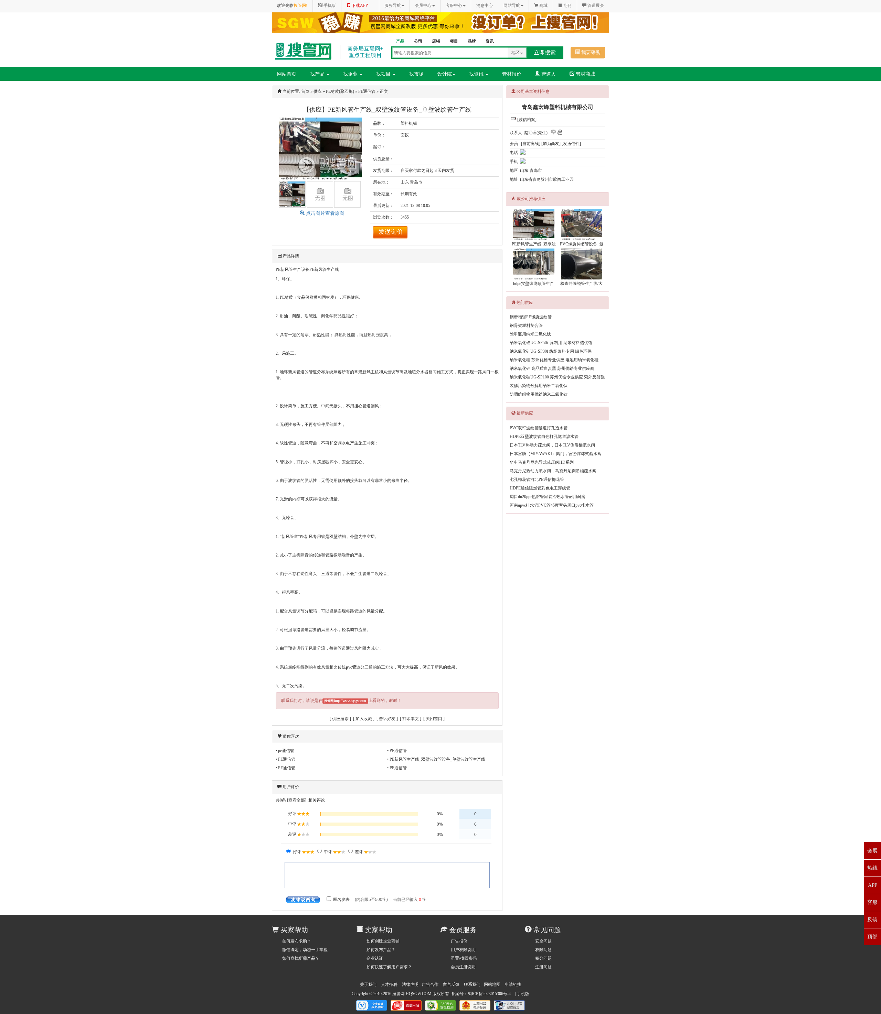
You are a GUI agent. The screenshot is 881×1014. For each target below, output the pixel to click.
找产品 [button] (318, 74)
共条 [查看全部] (291, 800)
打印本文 (410, 718)
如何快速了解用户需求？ (389, 967)
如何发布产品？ (381, 949)
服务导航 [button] (392, 5)
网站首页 (286, 74)
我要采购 (590, 52)
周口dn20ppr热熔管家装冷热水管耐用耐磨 (547, 496)
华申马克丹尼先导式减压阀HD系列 (542, 462)
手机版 (523, 993)
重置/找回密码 (464, 958)
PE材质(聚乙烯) (340, 91)
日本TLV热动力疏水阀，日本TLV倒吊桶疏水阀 (552, 445)
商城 (543, 5)
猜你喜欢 (291, 736)
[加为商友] (551, 143)
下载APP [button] (359, 5)
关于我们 (368, 984)
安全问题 (543, 941)
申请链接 (513, 984)
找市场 (416, 74)
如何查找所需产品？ (300, 958)
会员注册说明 (463, 967)
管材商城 (584, 74)
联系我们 (472, 984)
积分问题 (543, 958)
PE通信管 (366, 91)
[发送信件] (571, 143)
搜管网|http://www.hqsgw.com (345, 701)
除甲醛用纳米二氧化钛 (530, 334)
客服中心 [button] (454, 5)
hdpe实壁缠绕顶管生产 (533, 283)
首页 (305, 91)
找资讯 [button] (477, 74)
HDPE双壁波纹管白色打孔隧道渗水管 (544, 436)
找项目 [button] (384, 74)
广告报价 (459, 941)
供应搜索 (340, 718)
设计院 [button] (444, 74)
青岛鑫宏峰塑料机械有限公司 (557, 107)
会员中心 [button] (423, 5)
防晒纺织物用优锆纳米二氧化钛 (538, 394)
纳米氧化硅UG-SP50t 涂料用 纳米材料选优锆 (551, 342)
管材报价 (511, 74)
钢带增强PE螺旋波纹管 (531, 317)
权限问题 (543, 949)
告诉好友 (387, 718)
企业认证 (375, 958)
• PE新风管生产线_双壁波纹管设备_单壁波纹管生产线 (436, 759)
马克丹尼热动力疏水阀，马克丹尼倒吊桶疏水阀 (553, 471)
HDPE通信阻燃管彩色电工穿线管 (540, 488)
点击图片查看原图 (324, 213)
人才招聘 (389, 984)
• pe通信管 (285, 750)
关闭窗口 (434, 718)
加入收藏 (363, 718)
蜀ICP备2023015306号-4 (489, 993)
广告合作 (430, 984)
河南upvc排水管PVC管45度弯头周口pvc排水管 (552, 505)
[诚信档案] (527, 119)
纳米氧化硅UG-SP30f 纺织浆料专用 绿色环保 (551, 351)
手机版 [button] (329, 5)
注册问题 (543, 967)
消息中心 (484, 5)
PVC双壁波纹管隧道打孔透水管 (538, 428)
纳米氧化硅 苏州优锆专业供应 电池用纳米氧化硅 (554, 359)
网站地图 (492, 984)
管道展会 (595, 5)
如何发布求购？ (296, 941)
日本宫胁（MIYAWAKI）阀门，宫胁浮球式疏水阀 (556, 453)
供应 (318, 91)
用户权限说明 (463, 949)
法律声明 (410, 984)
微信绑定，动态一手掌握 (305, 949)
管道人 (548, 74)
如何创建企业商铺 (383, 941)
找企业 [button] (351, 74)
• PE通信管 (397, 750)
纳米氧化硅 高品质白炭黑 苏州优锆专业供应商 (552, 368)
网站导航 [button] (511, 5)
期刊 (567, 5)
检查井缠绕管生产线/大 (581, 283)
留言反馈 (451, 984)
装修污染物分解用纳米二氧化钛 (538, 385)
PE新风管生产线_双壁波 (534, 244)
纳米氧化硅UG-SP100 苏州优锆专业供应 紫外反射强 (557, 377)
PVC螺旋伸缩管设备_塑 (581, 244)
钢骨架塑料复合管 (526, 325)
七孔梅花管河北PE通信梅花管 (537, 479)
